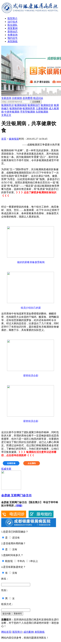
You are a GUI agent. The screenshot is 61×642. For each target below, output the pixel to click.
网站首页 (6, 632)
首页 (3, 138)
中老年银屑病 (11, 111)
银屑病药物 (15, 108)
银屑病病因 (20, 105)
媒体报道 (14, 138)
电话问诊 (38, 98)
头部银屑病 (42, 111)
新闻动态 (13, 31)
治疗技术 (13, 21)
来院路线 (13, 41)
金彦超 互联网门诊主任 (16, 495)
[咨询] (1, 222)
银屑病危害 (29, 108)
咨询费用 (28, 98)
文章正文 (6, 115)
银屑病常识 (7, 105)
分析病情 (17, 98)
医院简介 (13, 18)
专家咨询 (6, 98)
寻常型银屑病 (27, 111)
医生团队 (13, 25)
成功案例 (28, 632)
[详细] (19, 505)
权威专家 (6, 468)
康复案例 (13, 28)
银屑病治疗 (34, 105)
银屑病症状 (47, 105)
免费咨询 (13, 35)
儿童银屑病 (42, 108)
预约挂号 (13, 38)
